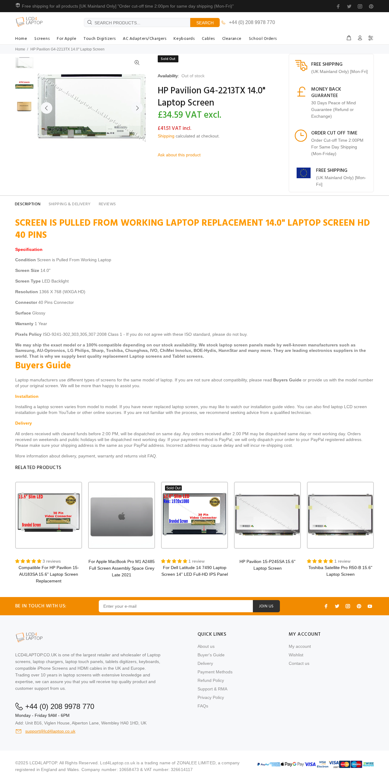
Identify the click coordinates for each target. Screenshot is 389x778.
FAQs (203, 705)
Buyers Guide (287, 379)
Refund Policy (211, 680)
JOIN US (266, 606)
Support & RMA (212, 688)
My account (300, 646)
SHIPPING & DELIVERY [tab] (70, 204)
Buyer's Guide (211, 654)
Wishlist (296, 654)
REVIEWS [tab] (107, 204)
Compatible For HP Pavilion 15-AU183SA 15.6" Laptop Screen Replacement (49, 574)
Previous (46, 108)
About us (206, 646)
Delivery (205, 663)
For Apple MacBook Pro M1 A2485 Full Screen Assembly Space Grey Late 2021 (121, 568)
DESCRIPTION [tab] (28, 204)
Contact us (299, 663)
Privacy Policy (211, 697)
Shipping (166, 136)
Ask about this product (179, 154)
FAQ (151, 455)
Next (137, 108)
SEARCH (205, 22)
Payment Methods (215, 671)
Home (20, 49)
